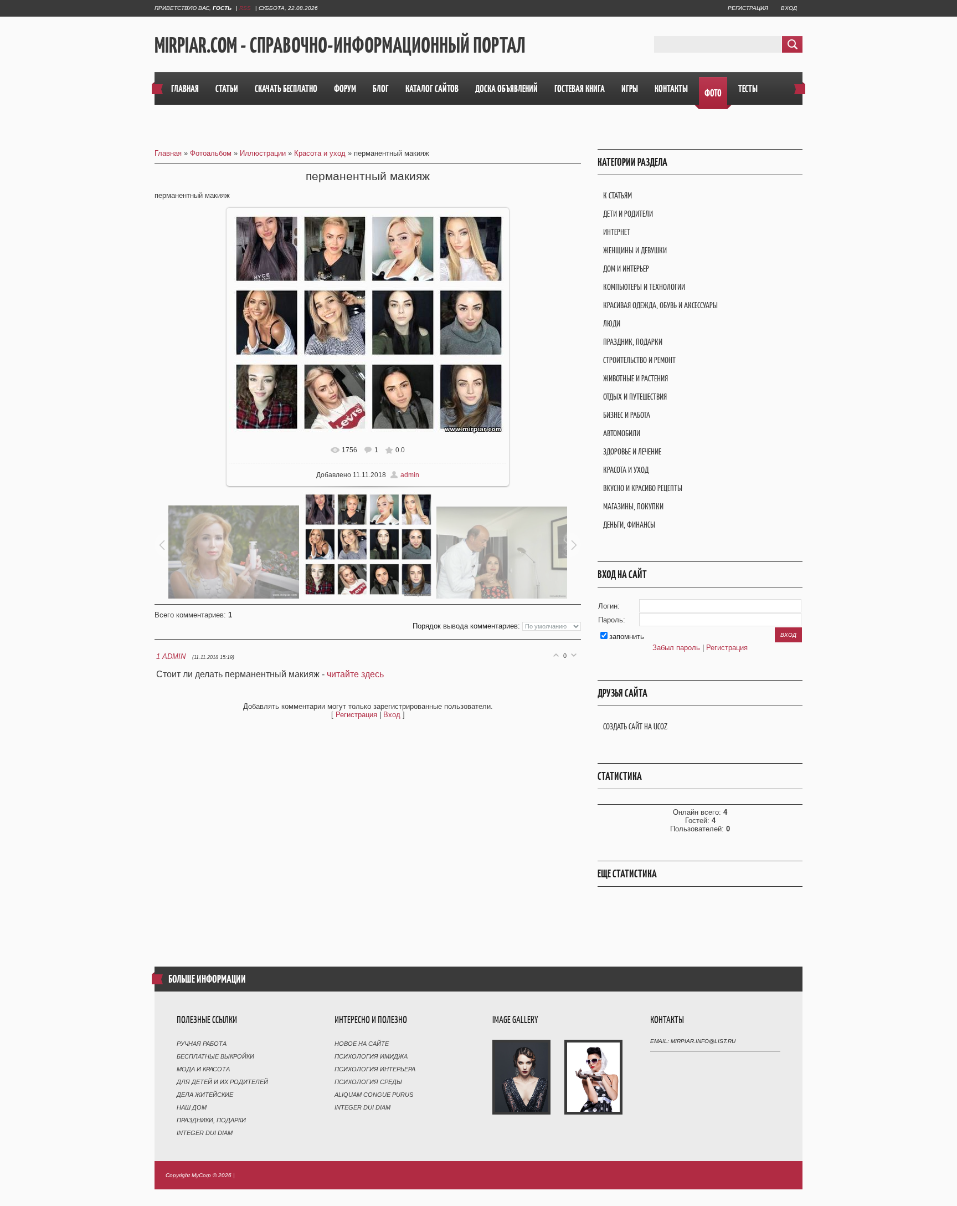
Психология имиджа (371, 1056)
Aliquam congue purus (374, 1094)
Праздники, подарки (211, 1120)
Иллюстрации (263, 153)
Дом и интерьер (626, 268)
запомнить (626, 636)
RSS (245, 8)
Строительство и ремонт (639, 360)
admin (409, 475)
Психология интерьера (375, 1069)
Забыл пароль (676, 647)
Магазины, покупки (633, 506)
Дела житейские (205, 1094)
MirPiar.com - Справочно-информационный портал (340, 45)
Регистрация (748, 8)
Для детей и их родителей (222, 1082)
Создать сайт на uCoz (635, 726)
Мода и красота (203, 1069)
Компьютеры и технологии (644, 287)
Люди (611, 323)
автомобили (621, 433)
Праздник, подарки (632, 341)
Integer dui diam (205, 1133)
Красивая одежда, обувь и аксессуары (660, 305)
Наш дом (192, 1107)
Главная (168, 153)
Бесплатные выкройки (215, 1056)
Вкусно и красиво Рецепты (642, 488)
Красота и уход (320, 153)
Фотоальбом (210, 153)
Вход (789, 8)
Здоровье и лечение (632, 451)
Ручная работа (202, 1043)
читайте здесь (355, 674)
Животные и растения (635, 378)
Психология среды (368, 1082)
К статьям (617, 195)
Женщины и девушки (635, 250)
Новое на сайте (362, 1043)
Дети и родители (628, 213)
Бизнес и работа (626, 415)
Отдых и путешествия (635, 396)
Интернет (616, 232)
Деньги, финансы (629, 524)
